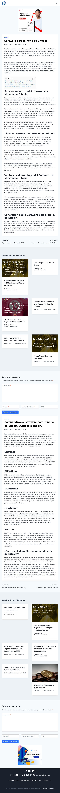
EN (22, 780)
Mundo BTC (9, 44)
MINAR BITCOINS (14, 780)
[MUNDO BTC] (4, 3)
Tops (48, 775)
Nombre (6, 407)
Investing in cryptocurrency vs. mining (13, 586)
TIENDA (45, 780)
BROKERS (27, 780)
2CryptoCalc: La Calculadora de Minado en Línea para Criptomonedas (45, 648)
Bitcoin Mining (15, 775)
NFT (40, 780)
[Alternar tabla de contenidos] (33, 78)
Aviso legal (45, 788)
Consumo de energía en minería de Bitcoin (44, 242)
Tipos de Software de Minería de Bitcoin (15, 83)
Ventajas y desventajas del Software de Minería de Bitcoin (20, 84)
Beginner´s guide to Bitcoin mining (47, 586)
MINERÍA (6, 37)
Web (42, 407)
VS (50, 780)
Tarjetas (43, 775)
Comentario (7, 385)
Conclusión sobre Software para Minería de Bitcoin (18, 86)
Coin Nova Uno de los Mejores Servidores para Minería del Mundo (43, 627)
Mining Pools (38, 775)
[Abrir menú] (56, 3)
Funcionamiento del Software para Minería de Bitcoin (18, 81)
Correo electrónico (28, 407)
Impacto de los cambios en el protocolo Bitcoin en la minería (44, 304)
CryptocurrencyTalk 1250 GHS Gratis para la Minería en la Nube (14, 283)
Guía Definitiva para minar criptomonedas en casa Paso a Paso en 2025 (14, 648)
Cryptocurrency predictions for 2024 (13, 242)
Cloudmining (28, 774)
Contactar (51, 788)
